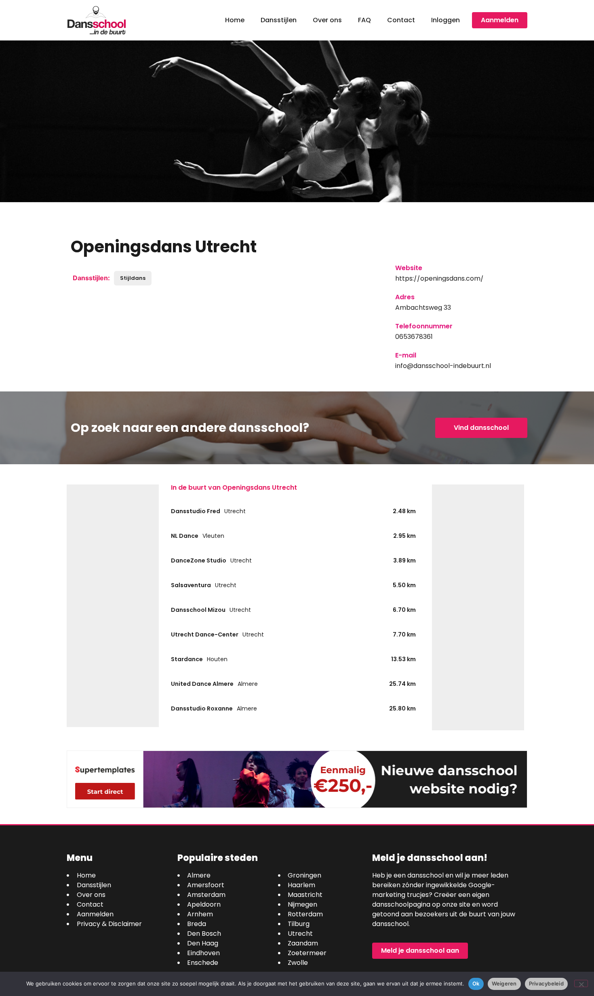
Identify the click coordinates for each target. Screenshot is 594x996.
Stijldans (132, 278)
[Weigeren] (581, 983)
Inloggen (445, 20)
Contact (401, 20)
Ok (476, 983)
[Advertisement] (113, 605)
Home (234, 20)
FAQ (364, 20)
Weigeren (504, 983)
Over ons (327, 20)
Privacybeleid (546, 983)
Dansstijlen (279, 20)
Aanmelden (499, 20)
